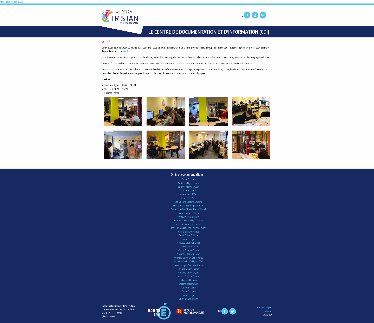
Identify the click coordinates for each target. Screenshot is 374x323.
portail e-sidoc (110, 69)
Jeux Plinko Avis (188, 198)
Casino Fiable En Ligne (188, 235)
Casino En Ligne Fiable (188, 298)
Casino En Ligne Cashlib (188, 268)
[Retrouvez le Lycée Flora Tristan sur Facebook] (224, 311)
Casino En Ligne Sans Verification (188, 265)
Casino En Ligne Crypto (188, 183)
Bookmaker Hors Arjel (188, 280)
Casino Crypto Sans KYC (188, 246)
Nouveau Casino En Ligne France (188, 257)
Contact (268, 311)
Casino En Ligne (188, 179)
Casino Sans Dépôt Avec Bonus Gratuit (188, 209)
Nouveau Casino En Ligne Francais (188, 205)
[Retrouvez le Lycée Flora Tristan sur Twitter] (232, 311)
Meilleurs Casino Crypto (188, 272)
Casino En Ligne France (188, 231)
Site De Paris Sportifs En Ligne (188, 201)
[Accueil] (103, 41)
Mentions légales (264, 307)
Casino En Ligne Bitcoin (188, 186)
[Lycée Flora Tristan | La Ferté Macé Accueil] (120, 16)
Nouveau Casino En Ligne (188, 242)
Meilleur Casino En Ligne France (188, 220)
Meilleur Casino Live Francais (188, 224)
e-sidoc (126, 51)
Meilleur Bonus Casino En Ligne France (188, 227)
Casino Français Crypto (188, 250)
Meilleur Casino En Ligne (188, 216)
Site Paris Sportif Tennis (188, 194)
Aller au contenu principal (11, 1)
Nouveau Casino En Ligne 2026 (188, 261)
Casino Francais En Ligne (188, 213)
